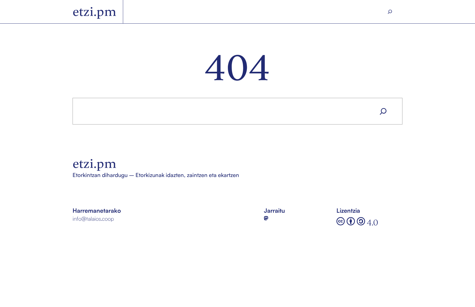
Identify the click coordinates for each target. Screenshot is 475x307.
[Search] (390, 12)
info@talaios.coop (93, 218)
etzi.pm (94, 12)
